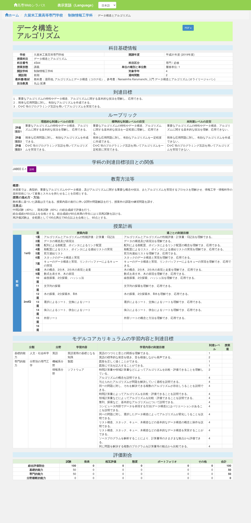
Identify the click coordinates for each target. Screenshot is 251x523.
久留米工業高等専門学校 (43, 15)
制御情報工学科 (80, 15)
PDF (187, 27)
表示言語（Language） (76, 5)
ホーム (13, 15)
